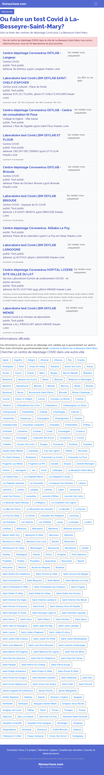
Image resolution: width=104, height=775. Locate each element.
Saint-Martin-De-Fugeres (15, 651)
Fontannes (31, 457)
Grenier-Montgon (85, 463)
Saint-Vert (87, 677)
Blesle (77, 386)
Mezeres (68, 535)
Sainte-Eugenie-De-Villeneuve (17, 690)
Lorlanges (74, 522)
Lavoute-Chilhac (50, 496)
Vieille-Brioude (60, 729)
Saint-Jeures (8, 632)
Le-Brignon (40, 502)
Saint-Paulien (9, 664)
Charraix (75, 411)
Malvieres (53, 528)
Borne (20, 392)
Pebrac (36, 554)
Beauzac (58, 379)
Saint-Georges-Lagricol (44, 612)
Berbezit (6, 386)
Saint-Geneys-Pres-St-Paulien (65, 606)
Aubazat (55, 366)
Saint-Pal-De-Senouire (13, 658)
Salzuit (41, 697)
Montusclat (53, 548)
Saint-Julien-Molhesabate (74, 638)
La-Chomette (36, 483)
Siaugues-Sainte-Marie (45, 703)
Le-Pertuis (80, 509)
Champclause (9, 411)
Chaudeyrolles (9, 424)
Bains (42, 373)
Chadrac (79, 398)
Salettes (28, 697)
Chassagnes (43, 418)
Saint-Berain (53, 580)
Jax (33, 470)
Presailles (35, 561)
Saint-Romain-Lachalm (44, 677)
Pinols (49, 554)
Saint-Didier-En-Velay (40, 593)
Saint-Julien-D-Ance (59, 632)
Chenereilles (71, 424)
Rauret (81, 561)
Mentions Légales (48, 750)
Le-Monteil (63, 509)
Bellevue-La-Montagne (80, 379)
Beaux (46, 379)
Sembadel (7, 703)
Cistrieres (22, 431)
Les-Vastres (27, 522)
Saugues (77, 697)
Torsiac (82, 710)
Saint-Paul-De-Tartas (71, 658)
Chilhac (87, 424)
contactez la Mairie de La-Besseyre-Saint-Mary (73, 348)
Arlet (21, 366)
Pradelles (7, 561)
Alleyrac (44, 360)
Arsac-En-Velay (37, 366)
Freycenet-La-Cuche (52, 457)
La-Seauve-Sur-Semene (61, 483)
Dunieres (73, 444)
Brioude (63, 392)
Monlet (55, 541)
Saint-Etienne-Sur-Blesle (74, 599)
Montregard (36, 548)
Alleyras (58, 360)
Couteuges (21, 437)
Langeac (34, 489)
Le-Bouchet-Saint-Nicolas (15, 502)
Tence (43, 710)
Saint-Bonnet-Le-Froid (76, 580)
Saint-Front (38, 606)
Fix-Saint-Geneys (11, 457)
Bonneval (7, 392)
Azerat (30, 373)
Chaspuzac (25, 418)
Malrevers (22, 528)
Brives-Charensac (81, 392)
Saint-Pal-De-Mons (74, 651)
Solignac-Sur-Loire (12, 710)
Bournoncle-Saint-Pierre (41, 392)
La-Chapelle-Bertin (33, 476)
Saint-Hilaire (43, 619)
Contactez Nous (15, 750)
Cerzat (41, 398)
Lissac (60, 522)
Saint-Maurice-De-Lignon (46, 651)
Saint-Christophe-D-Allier (15, 587)
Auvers (5, 373)
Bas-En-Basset (70, 373)
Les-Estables (9, 522)
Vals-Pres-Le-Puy (48, 716)
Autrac (90, 366)
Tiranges (68, 710)
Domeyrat (58, 444)
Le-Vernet (30, 515)
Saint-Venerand (69, 677)
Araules (81, 360)
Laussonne (74, 489)
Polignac (61, 554)
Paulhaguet (21, 554)
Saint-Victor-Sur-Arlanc (44, 684)
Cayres (6, 398)
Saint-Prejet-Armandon (14, 671)
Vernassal (26, 729)
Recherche (7, 11)
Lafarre (82, 483)
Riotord (22, 567)
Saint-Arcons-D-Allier (47, 574)
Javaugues (20, 470)
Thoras (54, 710)
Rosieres (60, 567)
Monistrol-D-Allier (11, 541)
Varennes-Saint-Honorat (74, 716)
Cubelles (6, 444)
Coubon (6, 437)
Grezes (6, 470)
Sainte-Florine (45, 690)
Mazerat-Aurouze (73, 528)
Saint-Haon (26, 619)
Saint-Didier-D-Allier (12, 593)
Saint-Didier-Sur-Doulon (68, 593)
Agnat (5, 360)
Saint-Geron (8, 619)
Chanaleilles (28, 411)
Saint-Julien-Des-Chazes (15, 638)
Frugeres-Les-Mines (12, 463)
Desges (44, 444)
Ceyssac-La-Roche (60, 398)
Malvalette (37, 528)
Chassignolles (62, 418)
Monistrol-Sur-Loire (36, 541)
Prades (20, 561)
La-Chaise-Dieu (10, 476)
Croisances (65, 437)
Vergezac (78, 723)
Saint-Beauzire (34, 580)
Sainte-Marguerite (67, 690)
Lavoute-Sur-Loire (73, 496)
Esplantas (34, 450)
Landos (20, 489)
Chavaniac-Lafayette (33, 424)
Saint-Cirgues (78, 587)
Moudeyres (70, 548)
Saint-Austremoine (11, 580)
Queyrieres (50, 561)
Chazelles (54, 424)
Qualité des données (71, 750)
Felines (68, 450)
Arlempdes (7, 366)
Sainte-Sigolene (10, 697)
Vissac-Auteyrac (35, 736)
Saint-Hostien (62, 619)
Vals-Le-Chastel (25, 716)
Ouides (85, 548)
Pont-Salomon (79, 554)
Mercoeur (54, 535)
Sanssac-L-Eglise (59, 697)
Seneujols (23, 703)
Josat (44, 470)
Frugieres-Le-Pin (36, 463)
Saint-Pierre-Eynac (60, 664)
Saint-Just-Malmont (12, 645)
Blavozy (65, 386)
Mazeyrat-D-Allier (34, 535)
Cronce (80, 437)
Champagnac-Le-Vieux (75, 405)
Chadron (6, 405)
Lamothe (6, 489)
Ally (70, 360)
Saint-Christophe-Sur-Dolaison (49, 587)
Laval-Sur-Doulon (11, 496)
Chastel (78, 418)
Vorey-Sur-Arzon (58, 736)
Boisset (89, 386)
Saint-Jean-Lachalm (68, 625)
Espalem (87, 444)
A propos (31, 750)
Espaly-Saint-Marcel (12, 450)
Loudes (88, 522)
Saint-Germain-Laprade (74, 612)
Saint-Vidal (67, 684)
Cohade (37, 431)
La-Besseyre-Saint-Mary (80, 470)
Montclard (69, 541)
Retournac (7, 567)
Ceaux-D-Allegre (23, 398)
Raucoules (67, 561)
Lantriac (48, 489)
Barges (53, 373)
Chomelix (7, 431)
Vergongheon (9, 729)
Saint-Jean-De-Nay (43, 625)
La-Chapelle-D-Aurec (60, 476)
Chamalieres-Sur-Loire (28, 405)
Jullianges (57, 470)
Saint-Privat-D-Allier (68, 671)
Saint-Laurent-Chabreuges (72, 645)
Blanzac (38, 386)
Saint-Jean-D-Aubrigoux (14, 625)
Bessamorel (22, 386)
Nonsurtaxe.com (14, 4)
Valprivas (7, 716)
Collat (49, 431)
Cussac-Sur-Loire (26, 444)
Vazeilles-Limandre (12, 723)
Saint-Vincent (85, 684)
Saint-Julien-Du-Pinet (44, 638)
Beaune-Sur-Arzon (27, 379)
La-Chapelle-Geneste (13, 483)
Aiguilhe (18, 360)
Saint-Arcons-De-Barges (75, 574)
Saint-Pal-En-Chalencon (43, 658)
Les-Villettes (45, 522)
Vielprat (77, 729)
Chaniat (43, 411)
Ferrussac (83, 450)
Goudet (54, 463)
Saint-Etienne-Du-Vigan (14, 599)
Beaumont (7, 379)
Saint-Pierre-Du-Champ (33, 664)
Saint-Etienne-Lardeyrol (44, 599)
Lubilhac (6, 528)
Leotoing (74, 515)
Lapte (61, 489)
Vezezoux (42, 729)
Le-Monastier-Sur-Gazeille (39, 509)
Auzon (18, 373)
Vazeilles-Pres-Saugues (39, 723)
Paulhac (6, 554)
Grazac (67, 463)
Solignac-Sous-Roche (73, 703)
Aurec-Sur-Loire (73, 366)
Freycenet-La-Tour (77, 457)
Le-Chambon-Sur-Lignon (64, 502)
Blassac (51, 386)
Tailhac (30, 710)
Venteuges (62, 723)
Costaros (80, 431)
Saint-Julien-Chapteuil (32, 632)
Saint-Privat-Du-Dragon (14, 677)
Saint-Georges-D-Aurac (14, 612)
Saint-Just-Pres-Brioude (40, 645)
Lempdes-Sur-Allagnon (52, 515)
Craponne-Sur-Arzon (43, 437)
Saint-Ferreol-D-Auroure (14, 606)
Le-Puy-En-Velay (11, 515)
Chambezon (51, 405)
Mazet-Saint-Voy (11, 535)
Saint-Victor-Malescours (14, 684)
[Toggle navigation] (96, 3)
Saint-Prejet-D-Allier (42, 671)
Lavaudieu (31, 496)
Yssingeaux (78, 736)
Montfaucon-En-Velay (13, 548)
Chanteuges (59, 411)
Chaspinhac (8, 418)
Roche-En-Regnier (41, 567)
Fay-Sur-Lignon (52, 450)
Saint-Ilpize (81, 619)
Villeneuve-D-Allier (12, 736)
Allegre (31, 360)
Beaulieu (87, 373)
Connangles (64, 431)
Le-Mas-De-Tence (11, 509)
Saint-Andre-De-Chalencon (16, 574)
